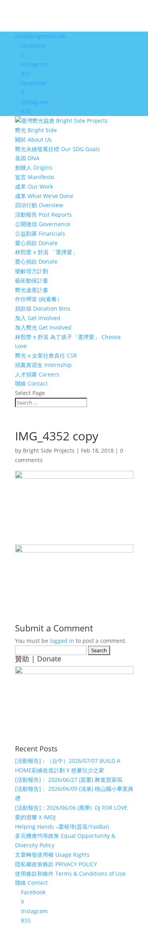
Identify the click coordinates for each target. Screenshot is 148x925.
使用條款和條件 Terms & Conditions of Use (70, 873)
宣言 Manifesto (34, 177)
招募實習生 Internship (43, 365)
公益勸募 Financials (40, 233)
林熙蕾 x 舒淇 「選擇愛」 (46, 252)
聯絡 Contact (31, 383)
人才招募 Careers (37, 374)
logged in (62, 640)
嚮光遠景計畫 (31, 290)
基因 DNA (27, 158)
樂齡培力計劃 (31, 271)
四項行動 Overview (39, 205)
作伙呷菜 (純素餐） (38, 299)
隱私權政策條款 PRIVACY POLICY (56, 864)
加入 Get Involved (37, 318)
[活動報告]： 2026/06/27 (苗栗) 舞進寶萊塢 (68, 779)
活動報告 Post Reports (43, 214)
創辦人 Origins (33, 167)
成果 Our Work (34, 186)
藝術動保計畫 (31, 280)
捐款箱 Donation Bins (42, 308)
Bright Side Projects (49, 450)
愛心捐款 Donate (36, 243)
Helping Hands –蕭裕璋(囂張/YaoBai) (62, 826)
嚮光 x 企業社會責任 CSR (46, 355)
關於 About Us (33, 139)
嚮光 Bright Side (36, 130)
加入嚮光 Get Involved (43, 327)
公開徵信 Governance (42, 224)
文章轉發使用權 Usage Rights (52, 854)
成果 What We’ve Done (44, 196)
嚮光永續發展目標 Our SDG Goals (57, 149)
